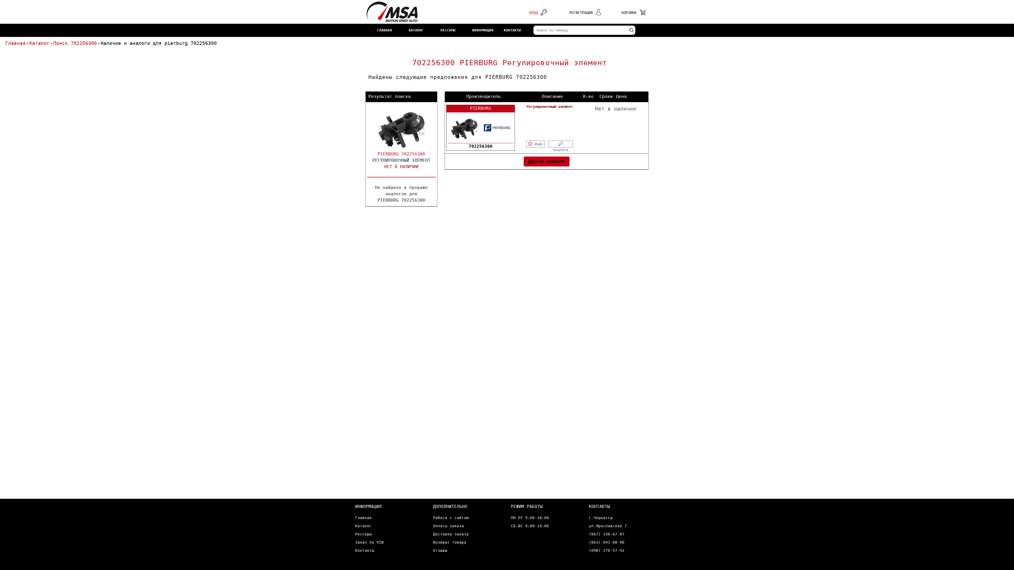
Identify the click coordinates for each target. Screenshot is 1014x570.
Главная (15, 43)
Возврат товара (449, 542)
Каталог (39, 43)
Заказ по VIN (369, 542)
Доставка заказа (451, 534)
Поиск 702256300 (75, 43)
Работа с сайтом (451, 518)
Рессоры (363, 534)
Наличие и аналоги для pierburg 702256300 (159, 43)
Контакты (364, 550)
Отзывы (440, 550)
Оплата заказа (448, 526)
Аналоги (560, 145)
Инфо (535, 144)
